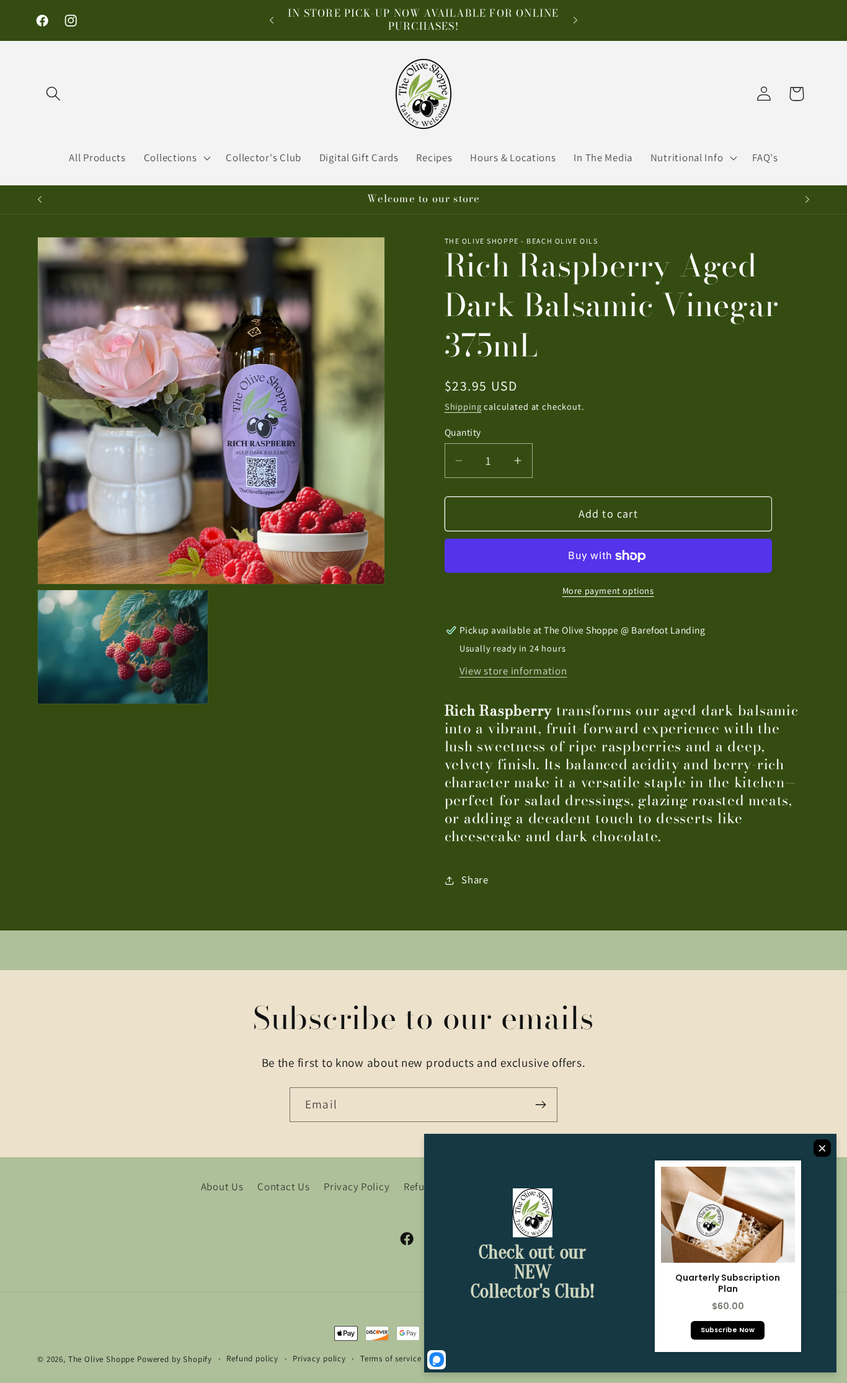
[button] (53, 93)
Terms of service (390, 1358)
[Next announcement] (575, 20)
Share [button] (475, 880)
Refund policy (252, 1358)
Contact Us (283, 1186)
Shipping (463, 406)
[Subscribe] (540, 1104)
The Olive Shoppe (102, 1359)
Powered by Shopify (174, 1359)
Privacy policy (319, 1358)
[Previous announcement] (271, 20)
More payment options (608, 590)
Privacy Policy (356, 1186)
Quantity (463, 432)
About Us (222, 1186)
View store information (513, 671)
